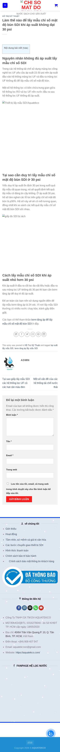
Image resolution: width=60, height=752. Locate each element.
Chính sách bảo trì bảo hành (21, 556)
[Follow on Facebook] (18, 608)
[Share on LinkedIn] (43, 334)
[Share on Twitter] (27, 334)
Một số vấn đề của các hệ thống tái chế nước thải (45, 383)
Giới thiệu (11, 528)
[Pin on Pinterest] (38, 334)
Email (9, 455)
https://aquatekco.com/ (28, 652)
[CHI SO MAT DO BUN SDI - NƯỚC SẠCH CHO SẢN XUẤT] (31, 5)
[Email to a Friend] (32, 334)
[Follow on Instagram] (24, 608)
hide (25, 48)
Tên (9, 441)
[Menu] (5, 5)
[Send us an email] (30, 608)
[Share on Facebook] (21, 334)
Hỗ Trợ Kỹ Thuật (10, 16)
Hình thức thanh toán (17, 550)
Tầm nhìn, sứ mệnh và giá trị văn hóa (26, 539)
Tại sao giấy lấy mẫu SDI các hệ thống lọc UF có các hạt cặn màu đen (16, 383)
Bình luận (12, 415)
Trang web (11, 469)
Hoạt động (11, 534)
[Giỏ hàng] (56, 5)
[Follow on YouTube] (41, 608)
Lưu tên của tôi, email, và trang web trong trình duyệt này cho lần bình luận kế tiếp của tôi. (28, 488)
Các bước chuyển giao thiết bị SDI (24, 545)
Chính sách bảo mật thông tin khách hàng (31, 561)
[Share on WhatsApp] (16, 334)
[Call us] (35, 608)
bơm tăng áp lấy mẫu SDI (26, 348)
